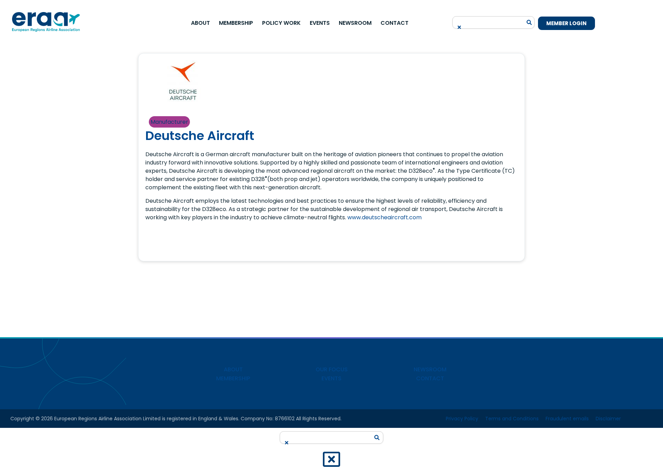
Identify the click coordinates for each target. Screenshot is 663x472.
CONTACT (430, 378)
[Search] (529, 22)
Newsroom (355, 23)
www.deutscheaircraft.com (384, 217)
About (200, 23)
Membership (236, 23)
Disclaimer (608, 418)
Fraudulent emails (567, 418)
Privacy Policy (462, 418)
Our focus (332, 369)
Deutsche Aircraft (199, 135)
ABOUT (233, 369)
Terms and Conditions (512, 418)
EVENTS (331, 378)
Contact (395, 23)
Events (320, 23)
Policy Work (281, 23)
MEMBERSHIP (233, 378)
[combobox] (489, 20)
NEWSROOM (430, 369)
